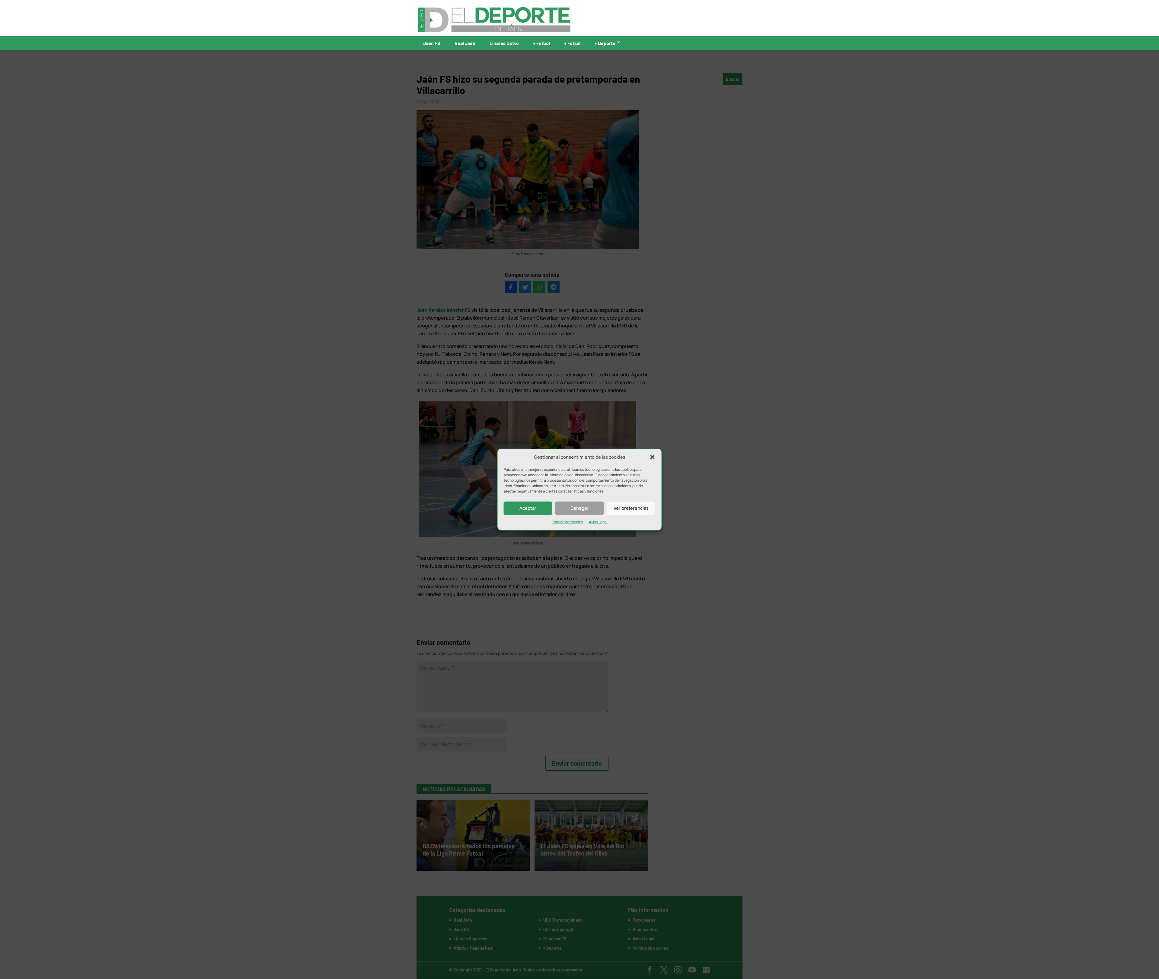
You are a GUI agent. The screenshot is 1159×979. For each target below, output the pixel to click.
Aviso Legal (598, 522)
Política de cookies (567, 522)
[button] (653, 457)
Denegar (579, 508)
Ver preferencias (631, 508)
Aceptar (527, 508)
